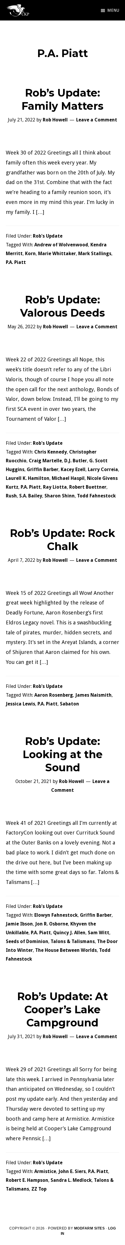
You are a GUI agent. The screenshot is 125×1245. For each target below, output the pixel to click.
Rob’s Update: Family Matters (62, 99)
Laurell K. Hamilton (27, 478)
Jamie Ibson (19, 924)
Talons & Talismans (73, 941)
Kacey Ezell (73, 469)
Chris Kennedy (50, 452)
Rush (11, 496)
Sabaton (69, 704)
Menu (113, 10)
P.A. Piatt (16, 262)
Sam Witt (98, 932)
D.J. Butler (75, 460)
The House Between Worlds (66, 950)
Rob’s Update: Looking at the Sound (63, 754)
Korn (30, 253)
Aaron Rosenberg (53, 695)
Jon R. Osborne (51, 924)
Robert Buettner (87, 487)
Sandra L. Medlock (71, 1180)
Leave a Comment (96, 120)
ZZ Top (39, 1189)
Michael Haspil (68, 478)
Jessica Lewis (20, 704)
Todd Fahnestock (96, 496)
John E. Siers (72, 1171)
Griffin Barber (42, 469)
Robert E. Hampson (27, 1180)
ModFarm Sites (89, 1228)
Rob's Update (48, 236)
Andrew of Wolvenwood (61, 245)
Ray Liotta (55, 487)
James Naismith (93, 695)
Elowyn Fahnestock (56, 915)
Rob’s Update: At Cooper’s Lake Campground (62, 1009)
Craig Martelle (45, 460)
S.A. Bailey (30, 496)
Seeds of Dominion (27, 941)
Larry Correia (103, 469)
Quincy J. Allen (69, 932)
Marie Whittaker (57, 253)
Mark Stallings (94, 253)
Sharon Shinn (59, 496)
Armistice (45, 1171)
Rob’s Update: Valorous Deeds (62, 306)
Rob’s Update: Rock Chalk (62, 540)
